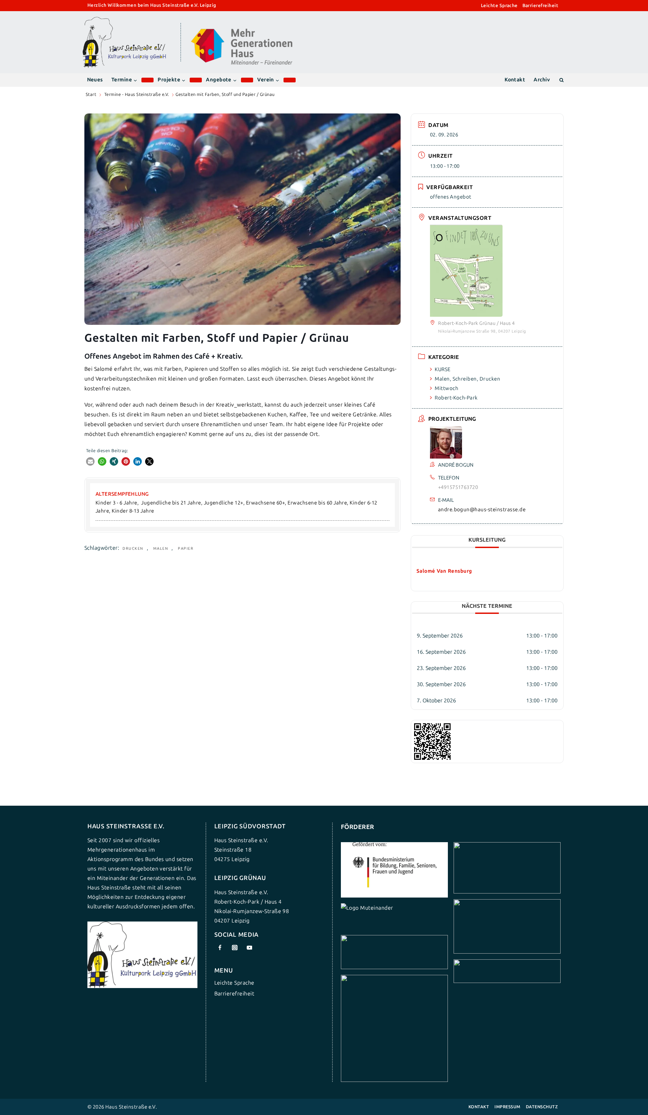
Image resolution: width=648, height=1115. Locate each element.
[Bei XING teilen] (114, 461)
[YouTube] (249, 947)
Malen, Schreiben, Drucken (467, 379)
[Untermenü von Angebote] (247, 80)
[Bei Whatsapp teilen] (102, 461)
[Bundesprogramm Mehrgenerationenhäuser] (241, 63)
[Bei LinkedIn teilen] (137, 461)
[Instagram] (234, 947)
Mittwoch (446, 388)
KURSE (442, 369)
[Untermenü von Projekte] (196, 80)
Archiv (542, 80)
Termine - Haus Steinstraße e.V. (136, 94)
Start (91, 94)
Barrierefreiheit (540, 5)
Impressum (507, 1106)
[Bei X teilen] (149, 461)
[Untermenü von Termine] (147, 80)
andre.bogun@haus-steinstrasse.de (481, 510)
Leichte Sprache (499, 5)
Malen (160, 548)
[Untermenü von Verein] (290, 80)
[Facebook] (220, 947)
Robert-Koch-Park (456, 398)
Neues (95, 80)
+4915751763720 (458, 487)
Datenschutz (542, 1106)
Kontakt (515, 80)
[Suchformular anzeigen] (561, 80)
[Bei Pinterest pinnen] (126, 461)
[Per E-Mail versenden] (90, 461)
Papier (185, 548)
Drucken (133, 548)
